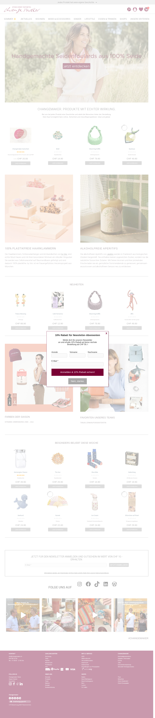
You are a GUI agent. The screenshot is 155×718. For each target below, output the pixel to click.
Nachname (92, 352)
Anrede (54, 352)
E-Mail (54, 361)
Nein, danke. (77, 381)
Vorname (73, 352)
